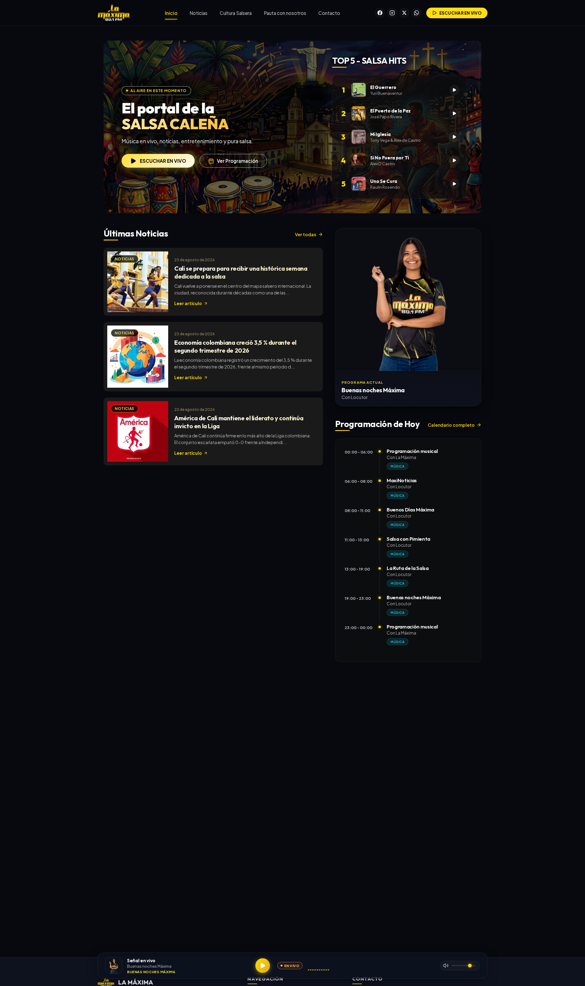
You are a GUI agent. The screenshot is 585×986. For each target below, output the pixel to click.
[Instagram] (392, 13)
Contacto (329, 13)
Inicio (171, 13)
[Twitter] (404, 13)
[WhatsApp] (416, 13)
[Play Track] (454, 90)
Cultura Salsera (236, 13)
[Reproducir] (262, 965)
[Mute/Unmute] (445, 965)
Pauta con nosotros (285, 13)
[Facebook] (380, 13)
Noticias (198, 13)
